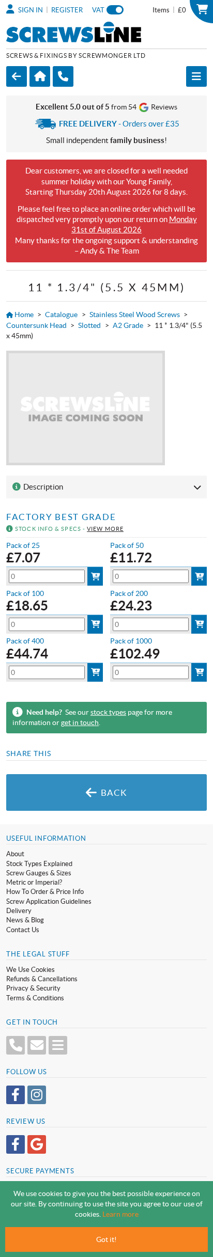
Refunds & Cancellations (42, 979)
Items (169, 10)
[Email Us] (36, 1045)
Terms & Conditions (35, 998)
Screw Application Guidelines (49, 901)
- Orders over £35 (119, 123)
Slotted (89, 325)
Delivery (19, 911)
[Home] (39, 76)
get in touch (80, 722)
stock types (108, 712)
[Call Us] (63, 76)
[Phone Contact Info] (15, 1045)
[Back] (16, 76)
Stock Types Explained (39, 864)
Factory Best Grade (61, 517)
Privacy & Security (33, 988)
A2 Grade (128, 325)
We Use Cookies (30, 969)
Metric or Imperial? (34, 882)
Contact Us (22, 930)
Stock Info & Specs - (68, 529)
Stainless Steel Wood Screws (134, 314)
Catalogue (61, 314)
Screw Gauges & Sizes (38, 873)
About (15, 854)
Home (23, 314)
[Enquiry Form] (58, 1045)
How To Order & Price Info (45, 891)
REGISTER (67, 10)
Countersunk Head (36, 325)
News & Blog (25, 920)
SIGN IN (30, 10)
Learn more (120, 1214)
